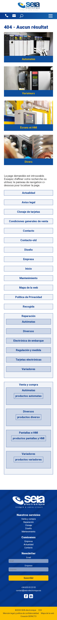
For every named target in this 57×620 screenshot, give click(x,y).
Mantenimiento (28, 278)
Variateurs (28, 93)
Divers (28, 161)
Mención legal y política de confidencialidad (21, 613)
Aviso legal (28, 202)
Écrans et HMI (28, 127)
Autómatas (28, 321)
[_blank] (31, 596)
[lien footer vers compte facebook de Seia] (26, 596)
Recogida (28, 306)
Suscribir (29, 578)
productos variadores (28, 459)
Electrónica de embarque (28, 340)
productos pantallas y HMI (28, 438)
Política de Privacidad (28, 297)
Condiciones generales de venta (28, 221)
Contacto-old (28, 240)
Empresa (28, 259)
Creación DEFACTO (28, 616)
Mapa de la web (28, 287)
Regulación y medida (28, 350)
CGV (40, 610)
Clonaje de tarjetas (28, 211)
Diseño (28, 249)
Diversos (28, 331)
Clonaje (28, 525)
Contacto (28, 230)
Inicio (28, 268)
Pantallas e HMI (28, 432)
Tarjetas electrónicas (28, 359)
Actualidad (28, 192)
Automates (28, 59)
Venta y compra (28, 384)
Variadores (28, 369)
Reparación (28, 316)
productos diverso (28, 417)
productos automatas (28, 396)
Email (28, 557)
